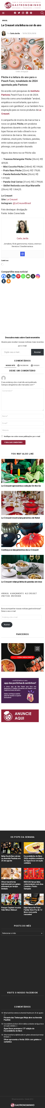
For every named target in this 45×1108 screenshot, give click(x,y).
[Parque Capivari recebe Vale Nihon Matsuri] (11, 899)
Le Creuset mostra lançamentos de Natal (20, 518)
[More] (8, 281)
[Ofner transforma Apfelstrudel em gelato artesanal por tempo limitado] (11, 873)
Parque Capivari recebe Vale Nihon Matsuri (11, 908)
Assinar (37, 352)
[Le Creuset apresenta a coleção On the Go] (22, 471)
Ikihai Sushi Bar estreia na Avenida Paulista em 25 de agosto (10, 858)
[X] (8, 276)
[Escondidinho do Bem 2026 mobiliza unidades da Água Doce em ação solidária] (34, 848)
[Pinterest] (18, 276)
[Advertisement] (22, 306)
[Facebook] (4, 276)
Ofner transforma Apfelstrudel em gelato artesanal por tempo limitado (10, 885)
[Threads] (33, 276)
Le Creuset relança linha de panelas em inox (21, 581)
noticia (6, 596)
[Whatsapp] (23, 276)
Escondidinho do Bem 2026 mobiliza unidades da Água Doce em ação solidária (34, 859)
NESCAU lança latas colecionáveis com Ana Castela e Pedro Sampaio (33, 885)
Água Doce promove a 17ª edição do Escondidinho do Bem (19, 1029)
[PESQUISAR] (42, 13)
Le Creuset (12, 199)
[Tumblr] (4, 281)
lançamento (17, 593)
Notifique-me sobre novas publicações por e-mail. (22, 436)
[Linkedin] (13, 276)
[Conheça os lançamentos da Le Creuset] (22, 535)
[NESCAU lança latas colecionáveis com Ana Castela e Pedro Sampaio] (34, 873)
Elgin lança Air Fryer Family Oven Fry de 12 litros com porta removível (33, 911)
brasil (6, 593)
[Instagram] (22, 254)
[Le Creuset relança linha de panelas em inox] (22, 567)
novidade (16, 596)
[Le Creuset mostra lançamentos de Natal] (22, 503)
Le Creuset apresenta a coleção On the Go (21, 486)
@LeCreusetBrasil (22, 203)
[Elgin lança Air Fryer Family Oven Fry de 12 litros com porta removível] (34, 899)
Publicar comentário (13, 442)
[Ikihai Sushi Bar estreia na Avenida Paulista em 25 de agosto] (11, 848)
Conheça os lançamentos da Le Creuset (20, 550)
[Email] (28, 276)
